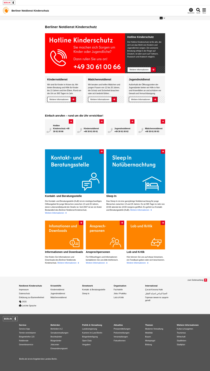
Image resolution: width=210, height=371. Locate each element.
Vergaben (86, 345)
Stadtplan (181, 345)
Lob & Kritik (119, 297)
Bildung (148, 345)
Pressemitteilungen (122, 329)
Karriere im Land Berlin (92, 333)
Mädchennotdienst (59, 297)
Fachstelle (118, 290)
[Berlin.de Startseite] (9, 3)
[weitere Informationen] (6, 10)
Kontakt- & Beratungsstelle (93, 290)
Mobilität (149, 333)
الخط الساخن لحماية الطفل (156, 293)
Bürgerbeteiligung (90, 337)
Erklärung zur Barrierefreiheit (31, 297)
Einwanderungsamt (59, 348)
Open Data (87, 341)
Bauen (148, 337)
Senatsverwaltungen (59, 333)
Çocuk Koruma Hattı (154, 290)
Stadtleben (181, 341)
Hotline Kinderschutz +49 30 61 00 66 (61, 128)
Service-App (24, 329)
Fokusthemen (120, 341)
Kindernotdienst (57, 290)
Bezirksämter (56, 337)
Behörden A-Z (57, 329)
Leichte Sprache (29, 306)
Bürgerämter (56, 341)
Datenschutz (24, 293)
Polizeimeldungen (121, 333)
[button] (162, 18)
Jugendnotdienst (58, 293)
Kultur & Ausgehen (185, 329)
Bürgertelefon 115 (26, 337)
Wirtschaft (181, 337)
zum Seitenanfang (195, 280)
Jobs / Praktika (120, 293)
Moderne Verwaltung (154, 329)
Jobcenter (55, 345)
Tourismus (181, 333)
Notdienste (23, 341)
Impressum (24, 290)
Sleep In (85, 293)
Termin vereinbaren (27, 333)
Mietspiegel (150, 341)
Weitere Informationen (139, 70)
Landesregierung (89, 329)
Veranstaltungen (121, 337)
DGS (24, 302)
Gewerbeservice (26, 345)
